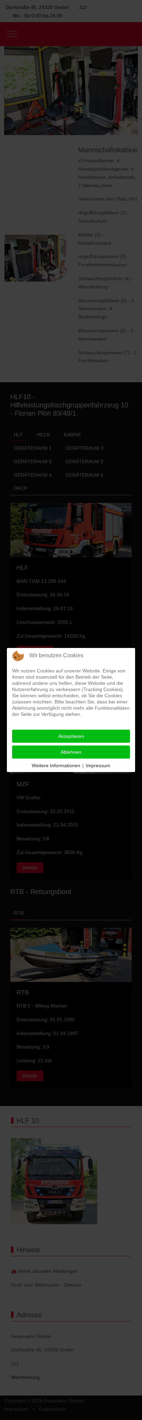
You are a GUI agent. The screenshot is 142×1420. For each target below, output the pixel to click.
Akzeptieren (71, 736)
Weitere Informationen (56, 765)
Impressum (98, 765)
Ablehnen (71, 752)
